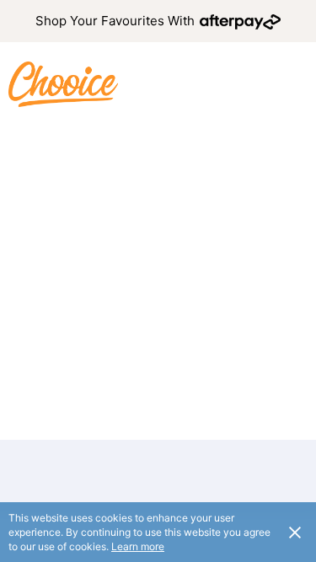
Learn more (137, 546)
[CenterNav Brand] (63, 84)
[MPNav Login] (294, 84)
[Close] (295, 531)
